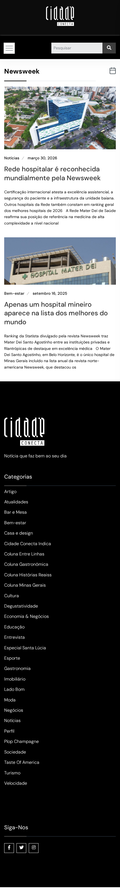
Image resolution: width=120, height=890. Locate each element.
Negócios (13, 710)
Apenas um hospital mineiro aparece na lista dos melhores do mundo (56, 313)
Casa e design (18, 533)
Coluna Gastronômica (26, 564)
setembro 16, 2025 (50, 293)
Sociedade (15, 752)
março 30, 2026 (42, 158)
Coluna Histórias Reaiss (28, 575)
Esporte (12, 658)
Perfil (9, 731)
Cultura (11, 596)
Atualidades (16, 502)
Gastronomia (17, 668)
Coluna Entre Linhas (24, 554)
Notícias (11, 158)
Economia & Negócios (26, 616)
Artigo (10, 491)
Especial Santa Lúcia (25, 648)
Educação (14, 627)
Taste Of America (21, 762)
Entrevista (14, 637)
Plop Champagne (21, 741)
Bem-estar (14, 293)
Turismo (12, 773)
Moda (10, 700)
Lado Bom (14, 689)
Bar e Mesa (15, 512)
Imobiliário (14, 679)
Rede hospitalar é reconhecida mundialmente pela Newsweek (52, 173)
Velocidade (15, 783)
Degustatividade (21, 606)
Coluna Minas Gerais (25, 585)
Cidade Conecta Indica (27, 544)
